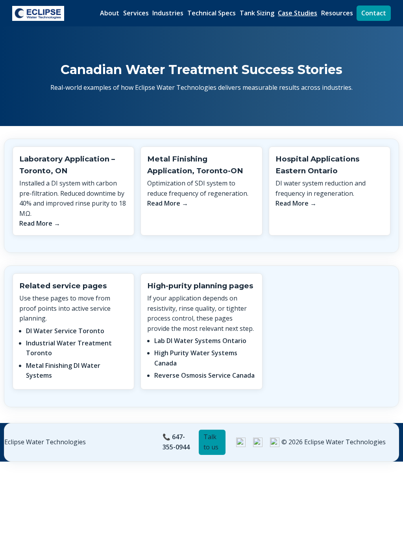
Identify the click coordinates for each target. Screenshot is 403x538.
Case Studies (297, 13)
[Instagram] (258, 442)
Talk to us (210, 441)
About (109, 13)
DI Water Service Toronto (65, 331)
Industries (167, 13)
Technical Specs (211, 13)
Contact (373, 13)
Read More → (39, 223)
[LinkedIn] (241, 442)
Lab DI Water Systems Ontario (200, 340)
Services (136, 13)
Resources (337, 13)
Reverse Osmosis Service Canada (204, 375)
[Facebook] (274, 442)
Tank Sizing (257, 13)
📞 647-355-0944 (176, 441)
